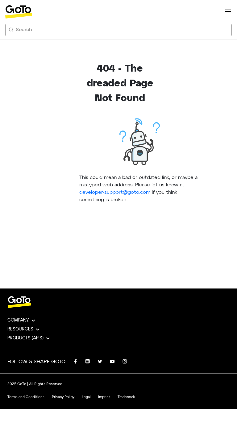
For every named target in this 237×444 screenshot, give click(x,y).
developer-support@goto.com (114, 192)
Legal (86, 397)
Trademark (126, 397)
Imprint (104, 397)
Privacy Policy (63, 397)
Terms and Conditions (25, 397)
